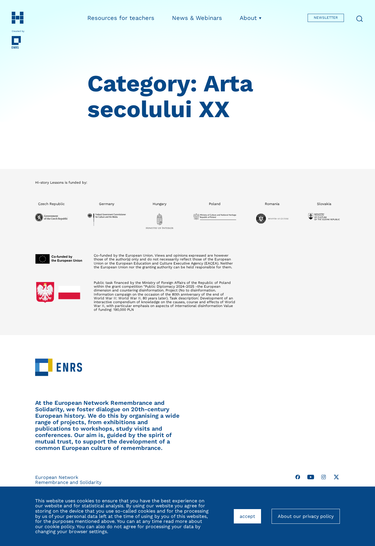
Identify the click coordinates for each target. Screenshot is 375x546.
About (248, 17)
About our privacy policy (306, 516)
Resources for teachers (120, 17)
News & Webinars (197, 17)
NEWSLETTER (326, 18)
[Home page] (23, 18)
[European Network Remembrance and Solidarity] (23, 42)
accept (250, 518)
